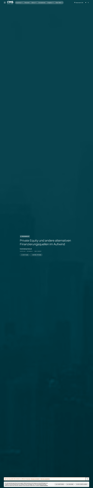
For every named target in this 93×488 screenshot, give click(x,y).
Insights (50, 2)
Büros (33, 2)
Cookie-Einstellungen (81, 484)
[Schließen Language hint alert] (87, 478)
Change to (35, 479)
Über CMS (58, 2)
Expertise (18, 2)
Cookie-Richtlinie (44, 485)
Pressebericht (25, 236)
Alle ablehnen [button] (69, 484)
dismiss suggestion (45, 479)
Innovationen (41, 2)
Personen (27, 2)
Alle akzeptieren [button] (59, 484)
